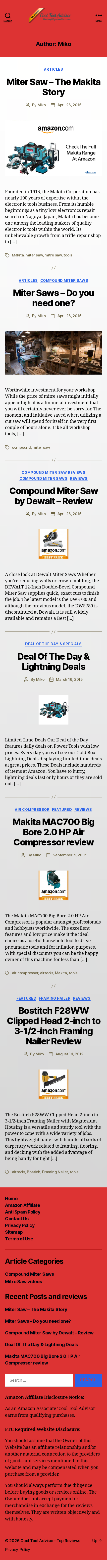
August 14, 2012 (69, 1054)
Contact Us (16, 1218)
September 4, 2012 (69, 855)
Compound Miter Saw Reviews (53, 472)
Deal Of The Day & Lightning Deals (53, 661)
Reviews (79, 478)
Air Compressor (32, 809)
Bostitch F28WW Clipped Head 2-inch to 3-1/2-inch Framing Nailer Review (53, 1026)
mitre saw (53, 255)
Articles (53, 69)
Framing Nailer (54, 998)
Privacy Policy (20, 1225)
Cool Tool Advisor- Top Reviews (50, 1540)
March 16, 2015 (69, 679)
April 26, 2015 (69, 104)
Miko (42, 104)
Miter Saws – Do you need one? (53, 297)
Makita (18, 255)
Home (11, 1198)
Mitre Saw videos (23, 1281)
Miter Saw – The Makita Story (53, 87)
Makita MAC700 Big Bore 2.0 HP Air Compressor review (53, 832)
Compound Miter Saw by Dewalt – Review (53, 495)
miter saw (34, 255)
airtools (46, 973)
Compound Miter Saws (64, 280)
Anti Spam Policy (22, 1212)
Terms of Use (19, 1238)
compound (21, 447)
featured (62, 809)
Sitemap (14, 1232)
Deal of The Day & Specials (53, 644)
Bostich (33, 1172)
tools (67, 255)
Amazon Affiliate (22, 1205)
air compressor (25, 973)
